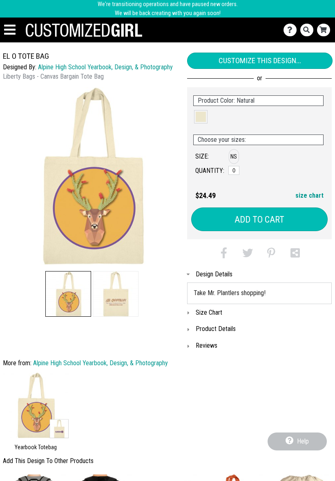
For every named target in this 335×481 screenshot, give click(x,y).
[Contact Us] (292, 30)
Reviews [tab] (206, 345)
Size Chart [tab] (209, 312)
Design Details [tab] (214, 274)
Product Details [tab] (216, 329)
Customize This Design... (260, 60)
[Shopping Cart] (325, 30)
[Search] (308, 30)
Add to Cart (259, 219)
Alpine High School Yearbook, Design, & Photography (105, 67)
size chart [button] (309, 195)
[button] (68, 293)
